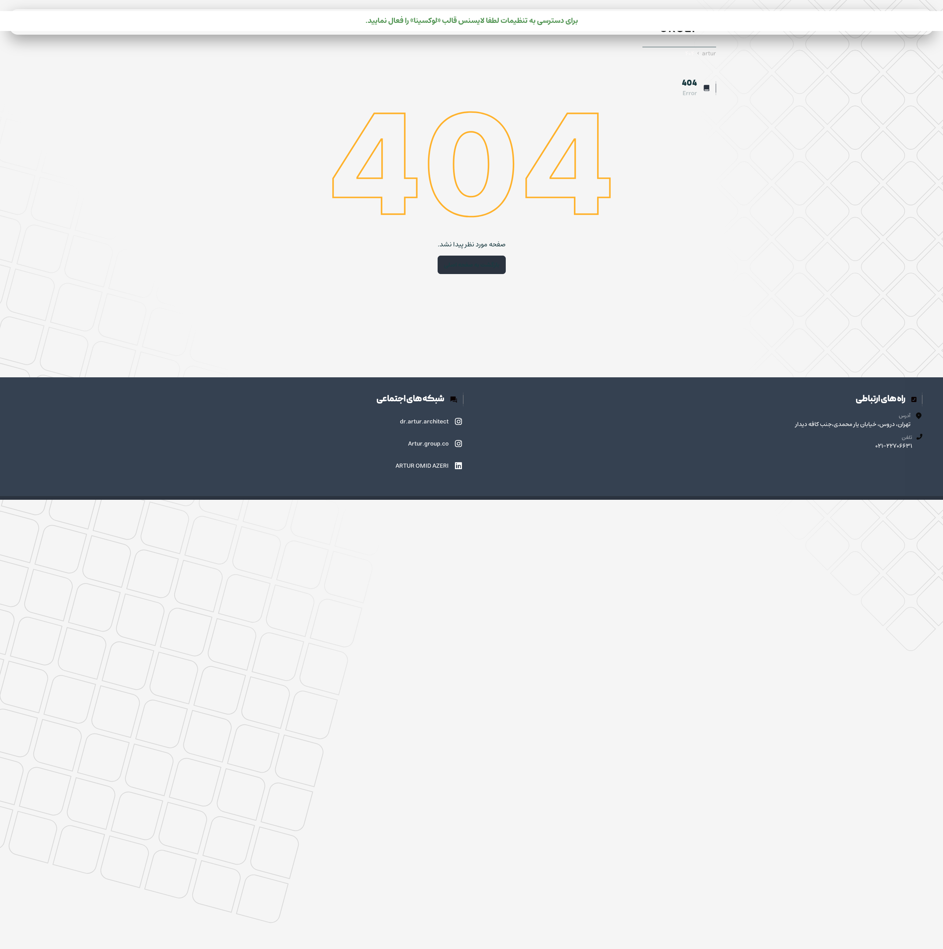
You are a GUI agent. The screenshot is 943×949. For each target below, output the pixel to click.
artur (709, 53)
